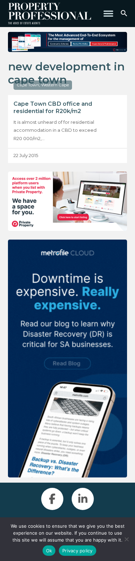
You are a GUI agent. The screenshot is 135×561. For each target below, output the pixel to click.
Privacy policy (77, 550)
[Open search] (124, 13)
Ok (49, 550)
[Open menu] (108, 13)
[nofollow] (67, 201)
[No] (126, 539)
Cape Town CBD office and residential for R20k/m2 (53, 107)
